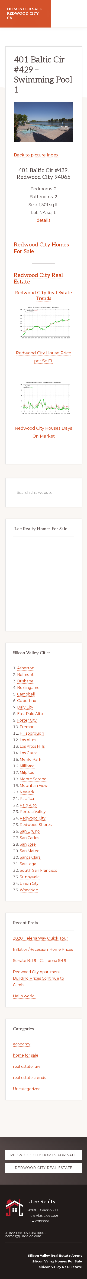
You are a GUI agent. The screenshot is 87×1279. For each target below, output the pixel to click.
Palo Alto (28, 805)
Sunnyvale (30, 877)
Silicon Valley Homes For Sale (57, 1261)
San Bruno (30, 831)
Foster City (27, 720)
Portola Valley (33, 811)
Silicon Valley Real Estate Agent (55, 1255)
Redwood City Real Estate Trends (43, 295)
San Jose (28, 844)
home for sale (25, 1055)
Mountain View (34, 785)
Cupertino (26, 700)
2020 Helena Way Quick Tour (40, 938)
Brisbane (25, 681)
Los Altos (28, 740)
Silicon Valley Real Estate (60, 1267)
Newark (27, 792)
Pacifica (27, 798)
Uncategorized (27, 1089)
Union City (29, 883)
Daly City (25, 707)
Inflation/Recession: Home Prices (43, 949)
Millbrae (27, 766)
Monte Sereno (33, 779)
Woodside (29, 890)
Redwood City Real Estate (38, 278)
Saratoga (28, 864)
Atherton (25, 668)
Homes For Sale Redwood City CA (24, 13)
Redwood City (32, 818)
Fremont (28, 727)
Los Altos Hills (32, 746)
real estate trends (29, 1077)
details (44, 220)
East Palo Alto (30, 714)
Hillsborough (32, 733)
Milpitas (27, 772)
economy (21, 1044)
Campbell (26, 694)
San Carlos (29, 838)
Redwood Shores (36, 825)
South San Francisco (38, 870)
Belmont (25, 674)
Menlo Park (30, 759)
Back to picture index (36, 155)
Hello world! (24, 996)
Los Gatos (28, 753)
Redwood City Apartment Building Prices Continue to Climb (38, 978)
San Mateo (29, 851)
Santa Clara (30, 857)
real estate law (26, 1066)
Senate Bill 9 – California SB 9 (39, 960)
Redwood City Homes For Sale (41, 248)
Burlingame (28, 687)
